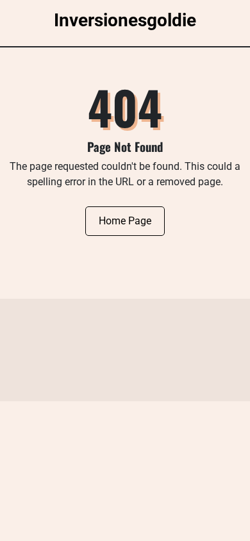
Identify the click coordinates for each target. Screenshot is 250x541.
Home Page (125, 221)
